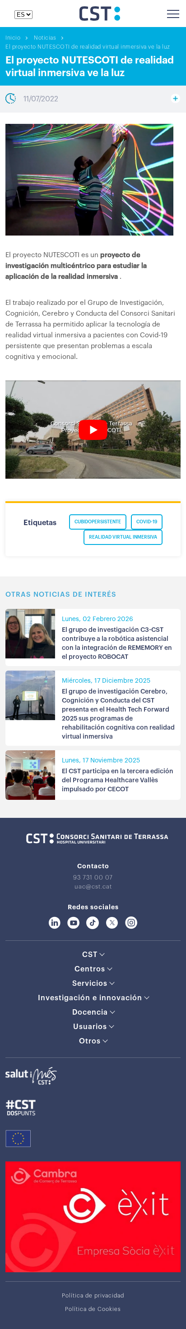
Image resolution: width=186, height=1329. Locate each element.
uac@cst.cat (93, 886)
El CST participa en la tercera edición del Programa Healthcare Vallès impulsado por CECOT (117, 780)
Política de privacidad (93, 1295)
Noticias (45, 38)
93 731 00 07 (93, 877)
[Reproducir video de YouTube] (93, 430)
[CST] (99, 18)
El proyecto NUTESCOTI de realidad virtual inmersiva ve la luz (87, 47)
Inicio (12, 38)
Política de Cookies (93, 1309)
